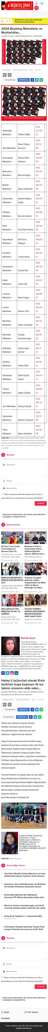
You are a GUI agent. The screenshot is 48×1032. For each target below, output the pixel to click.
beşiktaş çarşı (5, 443)
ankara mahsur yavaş (16, 440)
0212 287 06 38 (39, 266)
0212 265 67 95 (39, 158)
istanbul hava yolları (33, 445)
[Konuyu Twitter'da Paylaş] (37, 80)
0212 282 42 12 (39, 253)
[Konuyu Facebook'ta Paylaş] (32, 80)
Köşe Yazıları (12, 692)
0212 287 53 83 (39, 226)
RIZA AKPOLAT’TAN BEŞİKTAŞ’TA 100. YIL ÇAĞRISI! (10, 611)
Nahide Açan (28, 638)
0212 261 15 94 (38, 416)
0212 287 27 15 (39, 403)
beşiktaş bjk (41, 440)
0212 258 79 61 (39, 199)
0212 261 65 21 (39, 362)
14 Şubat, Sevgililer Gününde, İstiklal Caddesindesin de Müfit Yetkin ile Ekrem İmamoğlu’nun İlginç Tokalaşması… (35, 584)
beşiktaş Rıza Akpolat (34, 443)
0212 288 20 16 (39, 239)
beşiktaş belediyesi (30, 440)
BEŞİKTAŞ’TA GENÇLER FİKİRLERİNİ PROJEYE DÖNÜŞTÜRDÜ (28, 21)
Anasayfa (4, 36)
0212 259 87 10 (39, 389)
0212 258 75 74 (39, 375)
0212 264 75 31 (39, 307)
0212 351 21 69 (38, 144)
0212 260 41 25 (39, 335)
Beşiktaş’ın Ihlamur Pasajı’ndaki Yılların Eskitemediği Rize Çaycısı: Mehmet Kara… (35, 550)
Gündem (11, 36)
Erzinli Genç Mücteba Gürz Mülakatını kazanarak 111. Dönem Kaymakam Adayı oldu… (24, 896)
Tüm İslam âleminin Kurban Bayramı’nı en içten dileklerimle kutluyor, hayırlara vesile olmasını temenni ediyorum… (25, 876)
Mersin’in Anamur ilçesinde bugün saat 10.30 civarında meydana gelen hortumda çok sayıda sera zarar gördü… (24, 908)
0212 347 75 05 (39, 171)
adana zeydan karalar (32, 438)
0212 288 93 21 (39, 294)
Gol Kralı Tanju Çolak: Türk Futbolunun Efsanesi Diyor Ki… (10, 549)
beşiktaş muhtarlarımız (18, 443)
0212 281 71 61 (38, 348)
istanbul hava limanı (19, 445)
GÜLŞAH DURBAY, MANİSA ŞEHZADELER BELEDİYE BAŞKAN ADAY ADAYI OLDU (35, 613)
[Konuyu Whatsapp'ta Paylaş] (41, 80)
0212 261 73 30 (39, 321)
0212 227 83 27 (39, 131)
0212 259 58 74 (39, 212)
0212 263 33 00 (39, 185)
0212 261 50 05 (39, 430)
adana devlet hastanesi (17, 438)
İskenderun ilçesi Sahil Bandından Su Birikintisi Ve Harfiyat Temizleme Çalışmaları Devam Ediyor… (25, 886)
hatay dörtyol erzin (15, 858)
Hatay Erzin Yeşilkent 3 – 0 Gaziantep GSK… (23, 916)
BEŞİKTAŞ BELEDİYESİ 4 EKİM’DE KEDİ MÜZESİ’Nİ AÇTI (12, 580)
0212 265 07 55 (39, 280)
